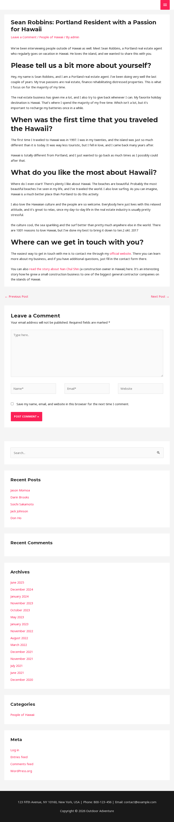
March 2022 (18, 645)
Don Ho (15, 518)
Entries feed (19, 757)
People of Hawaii (51, 37)
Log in (14, 750)
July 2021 (16, 665)
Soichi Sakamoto (22, 504)
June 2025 (17, 582)
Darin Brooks (19, 497)
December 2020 (21, 679)
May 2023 (17, 617)
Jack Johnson (19, 511)
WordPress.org (21, 771)
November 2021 (21, 659)
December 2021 (21, 652)
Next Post (160, 296)
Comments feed (21, 764)
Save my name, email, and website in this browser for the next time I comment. (73, 404)
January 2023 (19, 624)
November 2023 (21, 603)
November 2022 (21, 631)
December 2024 (21, 589)
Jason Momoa (20, 490)
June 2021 (17, 672)
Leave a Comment (23, 37)
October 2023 (20, 610)
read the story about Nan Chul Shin (54, 269)
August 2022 (19, 638)
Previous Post (16, 296)
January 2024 (19, 596)
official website (120, 253)
